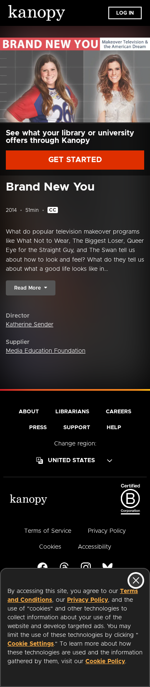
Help (114, 427)
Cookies (50, 547)
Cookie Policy (105, 661)
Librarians (72, 412)
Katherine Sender (29, 325)
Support (76, 427)
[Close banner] (135, 580)
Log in (125, 12)
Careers (118, 412)
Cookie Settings (31, 644)
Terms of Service (47, 531)
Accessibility (94, 547)
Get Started (75, 160)
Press (38, 427)
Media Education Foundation (45, 351)
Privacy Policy (87, 600)
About (29, 412)
